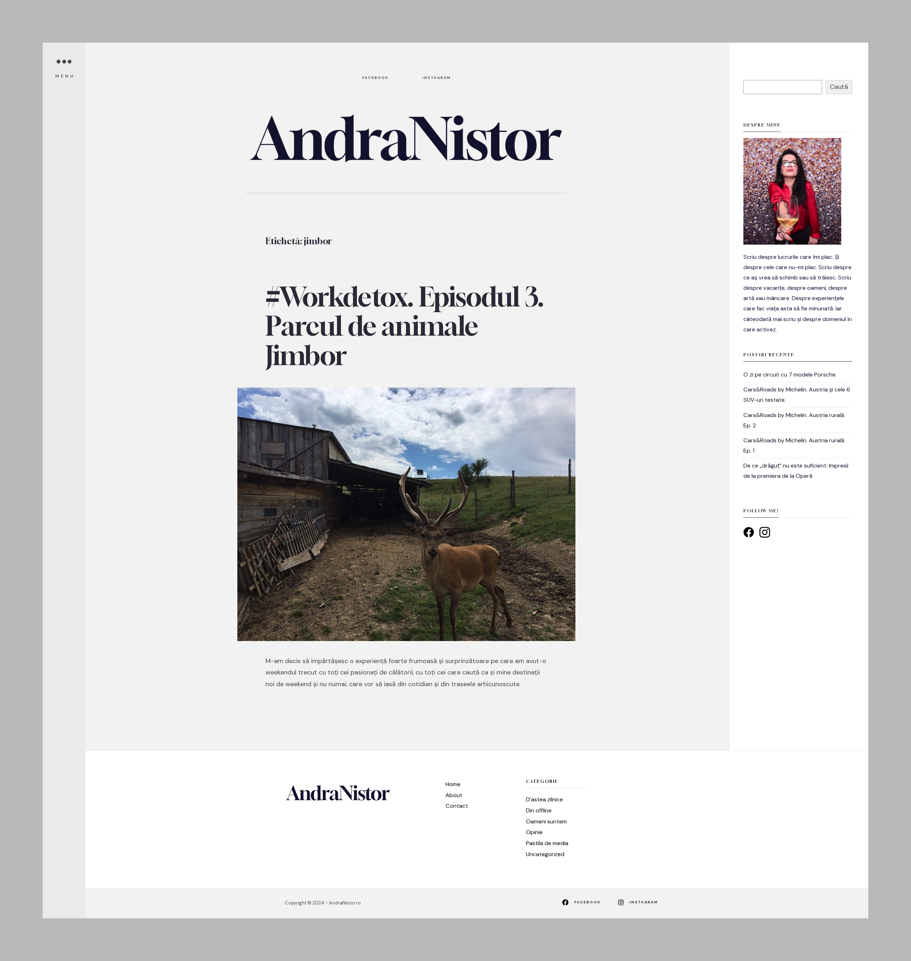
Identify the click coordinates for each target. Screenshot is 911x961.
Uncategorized (545, 854)
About (454, 795)
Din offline (539, 810)
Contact (457, 806)
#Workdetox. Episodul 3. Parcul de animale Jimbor (404, 326)
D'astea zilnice (544, 799)
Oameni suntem (546, 821)
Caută (839, 86)
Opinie (534, 832)
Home (453, 784)
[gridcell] (797, 293)
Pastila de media (547, 843)
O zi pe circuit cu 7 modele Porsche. (790, 374)
